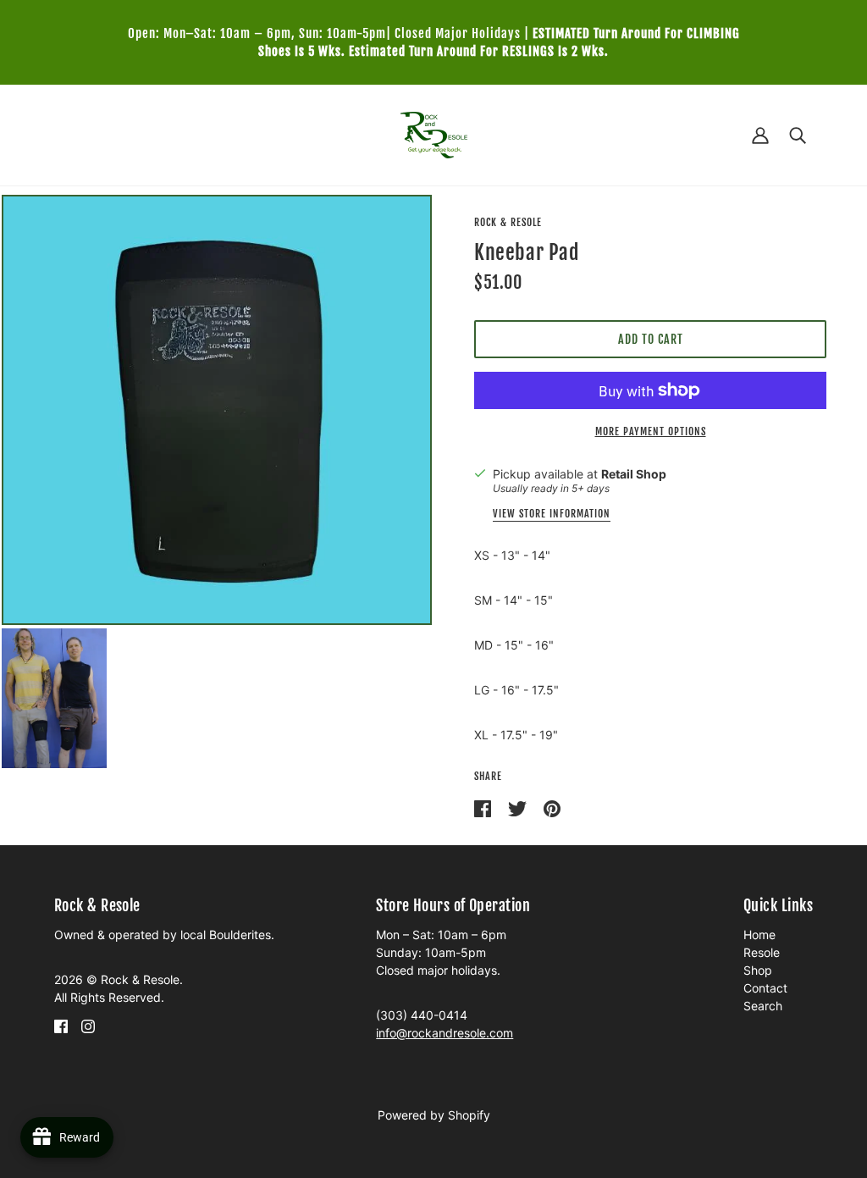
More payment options (650, 431)
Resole (761, 952)
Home (759, 934)
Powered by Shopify (434, 1115)
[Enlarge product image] (216, 410)
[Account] (760, 135)
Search (762, 1005)
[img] (61, 1025)
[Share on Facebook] (484, 807)
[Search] (797, 135)
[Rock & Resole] (433, 133)
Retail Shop (633, 474)
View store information (551, 514)
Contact (765, 988)
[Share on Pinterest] (552, 807)
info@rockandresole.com (444, 1033)
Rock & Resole (508, 222)
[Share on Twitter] (519, 807)
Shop (757, 970)
